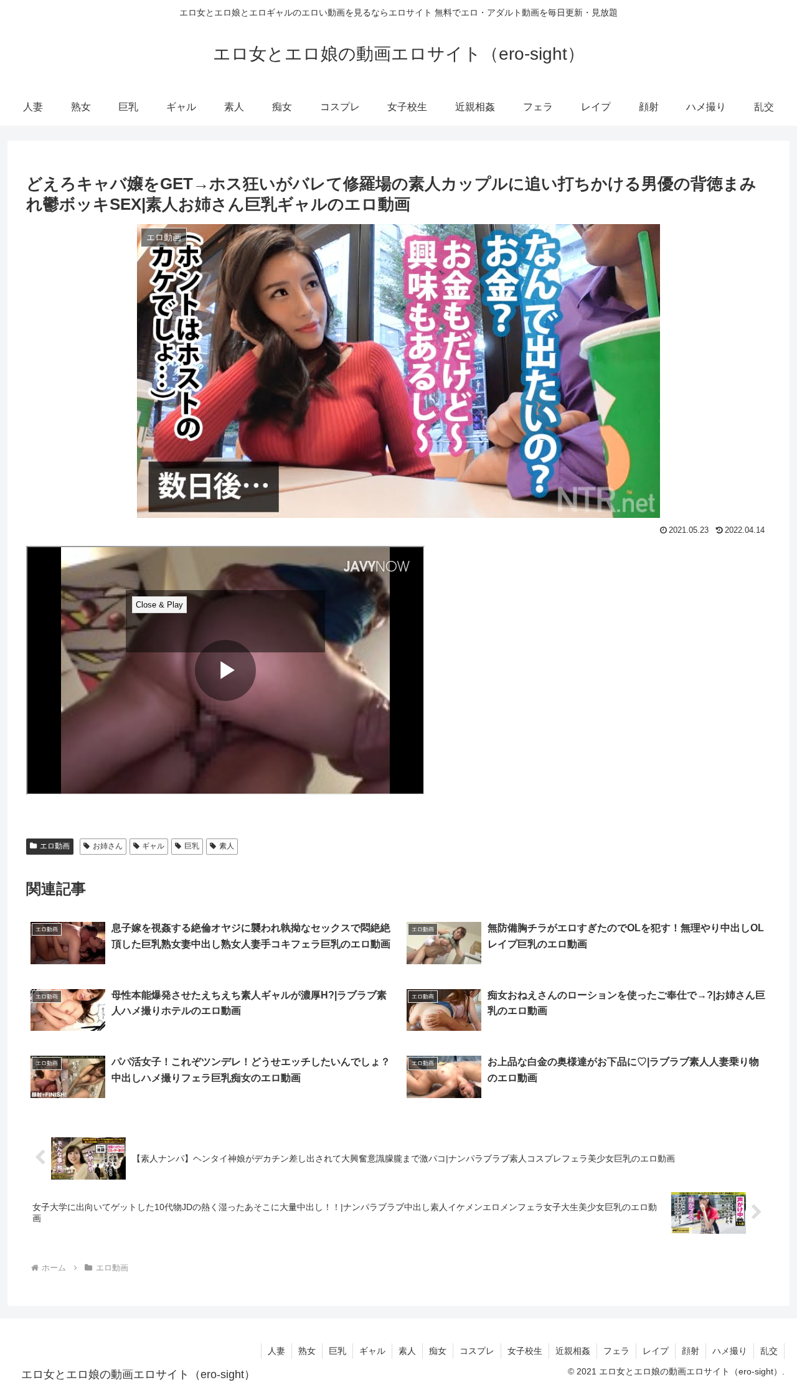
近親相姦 (572, 1351)
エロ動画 (55, 846)
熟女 (307, 1351)
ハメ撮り (729, 1351)
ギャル (153, 846)
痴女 (437, 1351)
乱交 (769, 1351)
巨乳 (191, 846)
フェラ (616, 1351)
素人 (226, 846)
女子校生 (524, 1351)
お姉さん (108, 846)
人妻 (276, 1351)
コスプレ (477, 1351)
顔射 (690, 1351)
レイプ (656, 1351)
